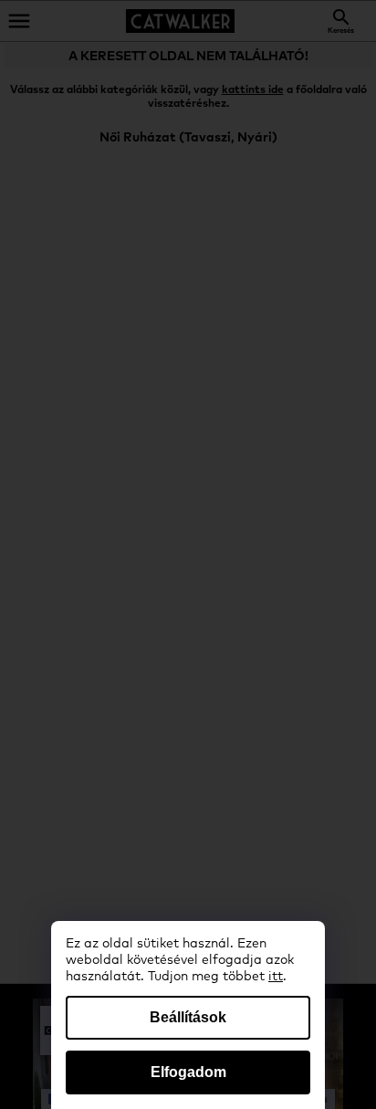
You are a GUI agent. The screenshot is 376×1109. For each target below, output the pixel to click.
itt (275, 976)
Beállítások (188, 1017)
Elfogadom (188, 1072)
